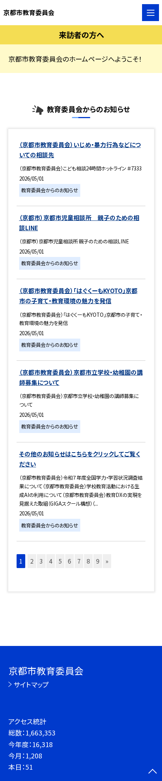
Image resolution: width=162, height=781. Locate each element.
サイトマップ (31, 684)
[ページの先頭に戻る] (152, 772)
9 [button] (97, 561)
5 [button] (60, 561)
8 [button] (88, 561)
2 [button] (32, 561)
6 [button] (69, 561)
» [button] (107, 561)
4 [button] (50, 561)
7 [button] (79, 561)
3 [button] (41, 561)
